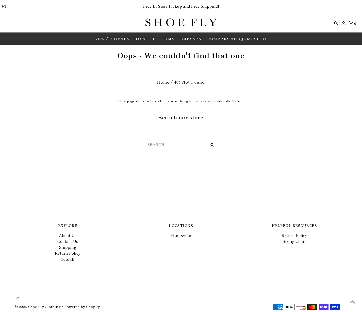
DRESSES (190, 38)
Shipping (67, 247)
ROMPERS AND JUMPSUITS (237, 38)
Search (67, 259)
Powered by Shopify (82, 306)
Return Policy (68, 253)
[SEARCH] (336, 22)
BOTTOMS (163, 38)
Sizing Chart (294, 241)
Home (163, 82)
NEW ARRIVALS (111, 38)
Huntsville (181, 235)
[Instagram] (3, 7)
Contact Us (67, 241)
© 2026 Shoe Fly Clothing (38, 306)
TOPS (141, 38)
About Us (68, 235)
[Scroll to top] (352, 302)
